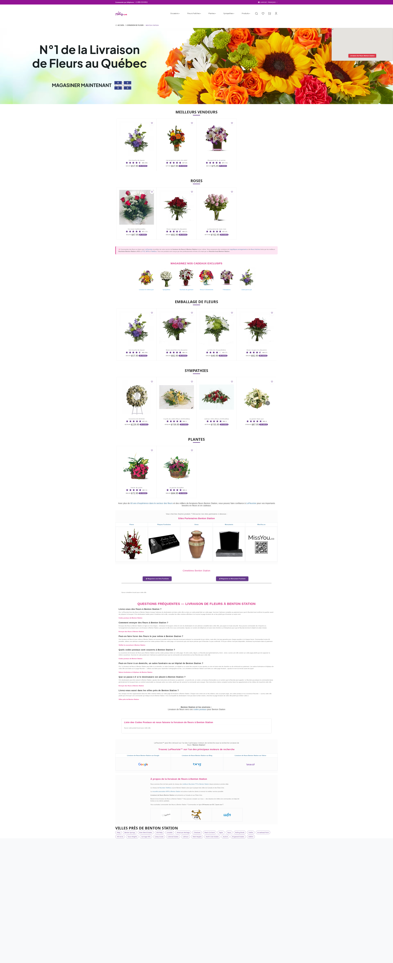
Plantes (211, 13)
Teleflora (154, 251)
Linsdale (169, 832)
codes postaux (200, 709)
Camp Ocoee (159, 837)
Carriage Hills (146, 837)
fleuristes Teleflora (165, 788)
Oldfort (250, 837)
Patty (118, 832)
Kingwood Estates (238, 837)
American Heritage (183, 832)
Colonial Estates (173, 837)
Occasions (174, 13)
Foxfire (251, 832)
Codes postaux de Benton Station (130, 618)
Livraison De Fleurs (134, 25)
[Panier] (269, 13)
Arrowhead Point (263, 832)
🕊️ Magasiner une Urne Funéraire (157, 578)
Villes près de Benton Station (129, 699)
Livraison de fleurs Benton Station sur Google (143, 755)
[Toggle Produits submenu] (249, 13)
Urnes (196, 524)
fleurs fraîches (255, 249)
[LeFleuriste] (121, 13)
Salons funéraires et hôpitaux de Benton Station (135, 672)
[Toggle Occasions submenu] (179, 13)
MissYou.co (261, 524)
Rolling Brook (239, 832)
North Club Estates (212, 837)
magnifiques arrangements (238, 249)
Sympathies (228, 13)
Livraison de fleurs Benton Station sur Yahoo (250, 755)
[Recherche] (256, 13)
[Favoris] (263, 13)
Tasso (229, 832)
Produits (245, 13)
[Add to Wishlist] (152, 123)
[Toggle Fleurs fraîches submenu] (200, 13)
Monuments (229, 524)
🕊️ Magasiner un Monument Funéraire (232, 578)
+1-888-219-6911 (141, 2)
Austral (225, 837)
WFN (147, 251)
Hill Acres (120, 837)
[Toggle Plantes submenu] (215, 13)
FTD (143, 251)
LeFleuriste (148, 249)
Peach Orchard (209, 832)
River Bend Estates (145, 832)
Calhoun (186, 837)
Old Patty (159, 832)
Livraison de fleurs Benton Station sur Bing (197, 755)
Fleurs (131, 524)
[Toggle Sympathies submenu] (233, 13)
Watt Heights (197, 837)
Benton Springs (129, 832)
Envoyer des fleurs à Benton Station (131, 631)
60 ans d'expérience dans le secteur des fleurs (151, 503)
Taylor (221, 832)
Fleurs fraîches (193, 13)
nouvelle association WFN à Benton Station (166, 791)
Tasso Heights (132, 837)
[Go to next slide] (268, 403)
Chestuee (197, 832)
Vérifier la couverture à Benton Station (132, 645)
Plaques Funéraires (164, 524)
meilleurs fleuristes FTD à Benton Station (195, 784)
